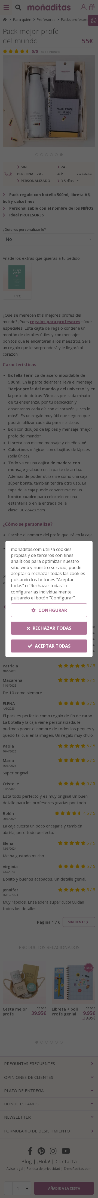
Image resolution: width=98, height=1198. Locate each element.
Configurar (52, 610)
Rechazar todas (51, 628)
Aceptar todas (52, 646)
